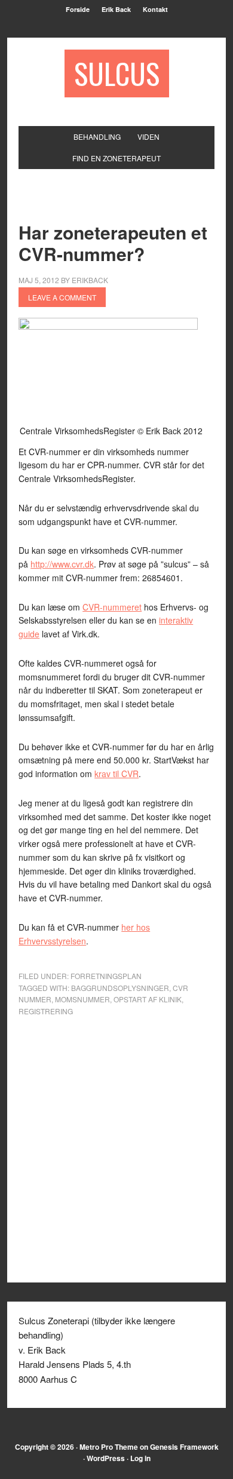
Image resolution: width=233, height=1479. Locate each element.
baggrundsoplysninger (120, 988)
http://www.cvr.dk (62, 564)
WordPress (106, 1458)
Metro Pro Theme (108, 1446)
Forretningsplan (106, 976)
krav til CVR (116, 774)
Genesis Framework (184, 1446)
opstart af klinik (148, 999)
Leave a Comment (62, 297)
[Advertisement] (125, 203)
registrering (46, 1011)
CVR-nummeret (112, 607)
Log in (140, 1458)
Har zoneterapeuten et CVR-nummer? (113, 242)
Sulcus (117, 73)
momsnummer (82, 999)
